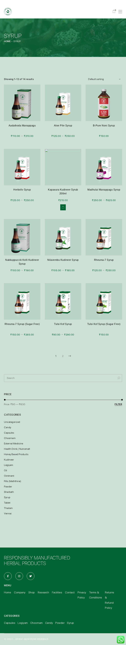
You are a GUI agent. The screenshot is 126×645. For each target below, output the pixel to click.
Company (20, 592)
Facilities (57, 592)
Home (7, 592)
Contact (70, 592)
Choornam (36, 622)
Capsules (9, 622)
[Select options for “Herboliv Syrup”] (22, 170)
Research (43, 592)
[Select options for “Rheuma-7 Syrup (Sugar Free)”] (22, 322)
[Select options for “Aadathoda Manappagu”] (22, 106)
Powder (60, 622)
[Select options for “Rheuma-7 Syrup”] (104, 258)
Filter (118, 404)
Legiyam (23, 622)
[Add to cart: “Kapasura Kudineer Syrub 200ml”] (63, 207)
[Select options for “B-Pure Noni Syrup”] (104, 106)
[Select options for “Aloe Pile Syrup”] (63, 106)
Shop (31, 592)
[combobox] (103, 79)
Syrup (70, 622)
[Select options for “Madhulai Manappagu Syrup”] (104, 188)
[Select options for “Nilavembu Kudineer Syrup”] (63, 258)
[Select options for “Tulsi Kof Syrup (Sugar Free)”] (104, 322)
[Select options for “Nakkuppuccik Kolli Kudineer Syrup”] (22, 258)
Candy (49, 622)
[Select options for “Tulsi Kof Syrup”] (63, 322)
